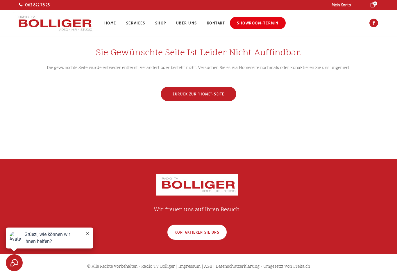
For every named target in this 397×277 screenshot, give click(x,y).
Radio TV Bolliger (158, 267)
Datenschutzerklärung (238, 267)
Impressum (189, 267)
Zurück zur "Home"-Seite (198, 94)
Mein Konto (341, 5)
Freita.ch (301, 267)
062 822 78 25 (37, 5)
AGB (208, 267)
